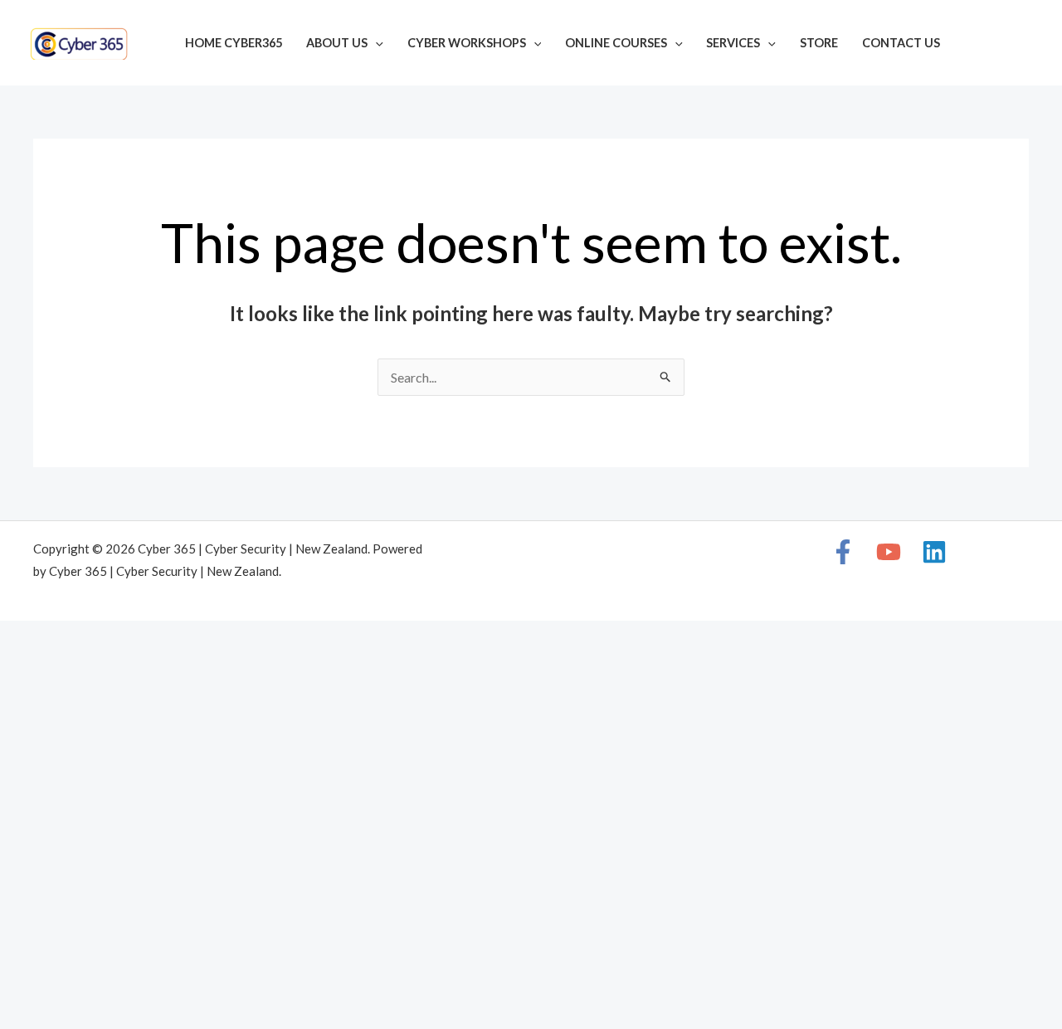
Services (733, 43)
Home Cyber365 (233, 43)
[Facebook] (975, 44)
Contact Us (901, 43)
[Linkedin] (1025, 44)
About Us (337, 43)
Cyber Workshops (466, 43)
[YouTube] (1000, 44)
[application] (375, 43)
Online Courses (616, 43)
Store (819, 43)
